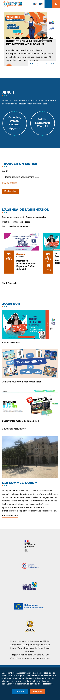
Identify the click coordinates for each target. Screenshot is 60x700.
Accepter (37, 692)
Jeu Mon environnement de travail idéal (22, 381)
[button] (30, 63)
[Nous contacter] (41, 4)
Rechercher (10, 191)
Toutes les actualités (14, 429)
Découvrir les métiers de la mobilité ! (20, 421)
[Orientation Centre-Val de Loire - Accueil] (11, 4)
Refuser (20, 692)
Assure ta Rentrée (11, 342)
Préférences (48, 684)
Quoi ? (5, 171)
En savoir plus (10, 516)
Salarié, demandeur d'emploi (42, 123)
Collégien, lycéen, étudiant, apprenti (15, 123)
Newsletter (34, 4)
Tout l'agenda (9, 283)
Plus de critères (9, 183)
